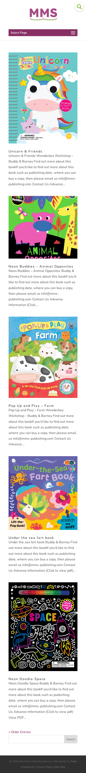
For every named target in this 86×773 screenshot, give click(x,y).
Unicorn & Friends (26, 151)
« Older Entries (20, 732)
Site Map (60, 767)
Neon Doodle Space (27, 679)
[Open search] (79, 6)
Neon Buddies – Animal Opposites (41, 266)
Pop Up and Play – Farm (31, 406)
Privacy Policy (45, 767)
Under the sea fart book (31, 538)
